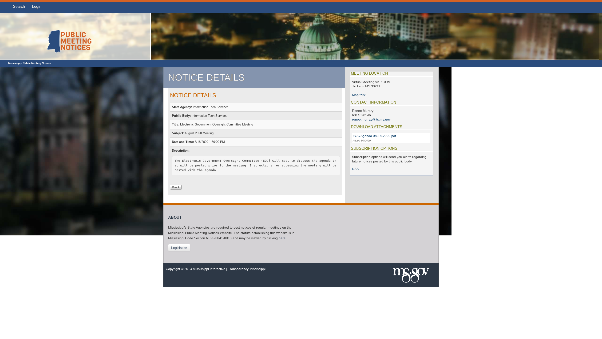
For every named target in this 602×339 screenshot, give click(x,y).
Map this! (359, 95)
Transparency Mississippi (246, 269)
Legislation (179, 248)
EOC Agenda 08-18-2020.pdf (374, 136)
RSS (355, 169)
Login (36, 6)
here (282, 238)
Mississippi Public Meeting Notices (29, 63)
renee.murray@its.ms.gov (371, 119)
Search (19, 6)
